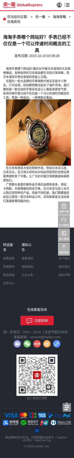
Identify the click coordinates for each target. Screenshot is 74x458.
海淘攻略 (59, 17)
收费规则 (9, 258)
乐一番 (40, 17)
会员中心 (9, 283)
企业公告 (27, 274)
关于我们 (64, 258)
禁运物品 (9, 274)
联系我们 (64, 266)
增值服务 (9, 266)
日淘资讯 (13, 22)
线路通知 (27, 266)
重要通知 (27, 258)
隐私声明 (64, 274)
